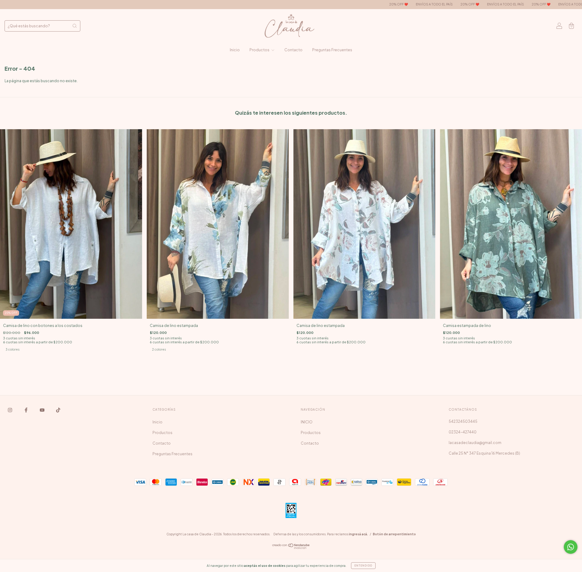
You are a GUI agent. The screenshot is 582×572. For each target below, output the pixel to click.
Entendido (363, 565)
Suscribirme (291, 156)
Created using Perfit (291, 176)
